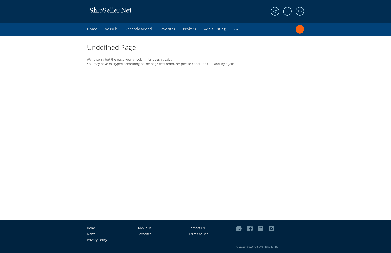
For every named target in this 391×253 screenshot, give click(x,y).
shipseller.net (270, 246)
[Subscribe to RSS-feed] (271, 228)
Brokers (189, 29)
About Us (145, 228)
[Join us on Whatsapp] (239, 228)
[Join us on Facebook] (250, 228)
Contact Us (196, 228)
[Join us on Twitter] (260, 228)
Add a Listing (215, 29)
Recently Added (138, 29)
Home (92, 29)
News (91, 234)
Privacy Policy (97, 240)
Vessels (111, 29)
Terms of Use (198, 234)
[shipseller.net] (110, 10)
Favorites (167, 29)
